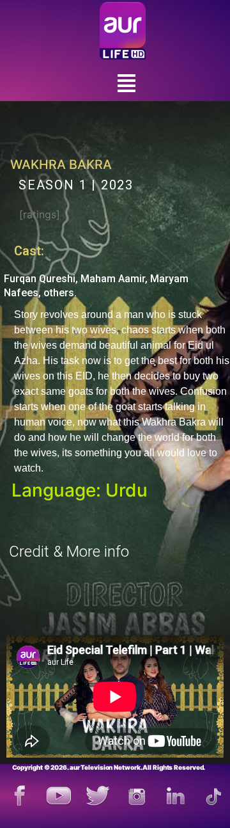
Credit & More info (69, 552)
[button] (126, 83)
